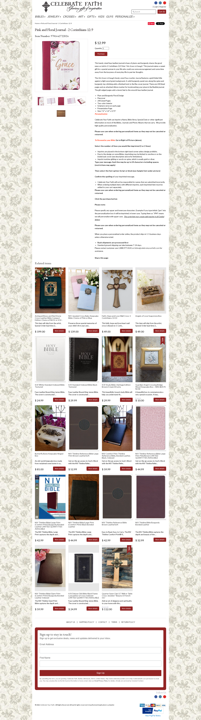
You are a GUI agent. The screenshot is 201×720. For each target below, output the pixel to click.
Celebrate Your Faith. (47, 705)
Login (156, 7)
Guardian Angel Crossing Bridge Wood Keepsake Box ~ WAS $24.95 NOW (150, 387)
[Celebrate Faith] (72, 12)
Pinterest (164, 2)
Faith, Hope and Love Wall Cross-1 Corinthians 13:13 (116, 317)
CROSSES (68, 16)
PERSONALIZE (124, 16)
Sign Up (100, 673)
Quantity (98, 48)
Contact (102, 622)
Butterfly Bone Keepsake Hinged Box (49, 454)
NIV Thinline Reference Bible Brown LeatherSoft (114, 523)
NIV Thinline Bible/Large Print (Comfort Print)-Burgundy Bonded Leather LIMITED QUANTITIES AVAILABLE (49, 525)
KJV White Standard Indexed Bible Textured (50, 386)
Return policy (128, 622)
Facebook (155, 2)
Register (163, 7)
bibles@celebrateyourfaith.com (146, 248)
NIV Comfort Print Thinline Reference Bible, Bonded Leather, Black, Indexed (116, 455)
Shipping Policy (86, 622)
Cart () (162, 12)
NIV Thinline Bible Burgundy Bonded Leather (147, 523)
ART (80, 16)
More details (59, 331)
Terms (114, 622)
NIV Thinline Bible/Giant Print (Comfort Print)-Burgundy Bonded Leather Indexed (49, 595)
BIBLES (39, 16)
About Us (70, 622)
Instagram (160, 2)
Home (37, 23)
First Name (45, 658)
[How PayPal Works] (152, 713)
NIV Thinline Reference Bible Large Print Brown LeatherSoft (83, 454)
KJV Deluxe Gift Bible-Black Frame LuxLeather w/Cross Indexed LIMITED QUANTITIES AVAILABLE (83, 595)
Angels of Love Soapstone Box (148, 316)
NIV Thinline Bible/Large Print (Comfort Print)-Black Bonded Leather (81, 524)
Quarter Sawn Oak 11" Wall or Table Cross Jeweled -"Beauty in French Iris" (117, 595)
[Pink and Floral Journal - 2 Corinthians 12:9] (40, 101)
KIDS (101, 16)
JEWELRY (53, 16)
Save (152, 23)
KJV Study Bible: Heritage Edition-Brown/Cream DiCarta (116, 386)
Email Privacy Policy (101, 681)
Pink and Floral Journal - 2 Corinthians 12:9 (56, 23)
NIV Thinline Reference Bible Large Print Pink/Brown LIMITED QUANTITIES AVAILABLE (150, 455)
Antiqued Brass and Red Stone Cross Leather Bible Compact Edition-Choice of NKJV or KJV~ (48, 318)
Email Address (47, 644)
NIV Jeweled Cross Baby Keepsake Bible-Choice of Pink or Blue (83, 317)
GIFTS (90, 16)
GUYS (109, 16)
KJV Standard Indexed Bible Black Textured (82, 386)
